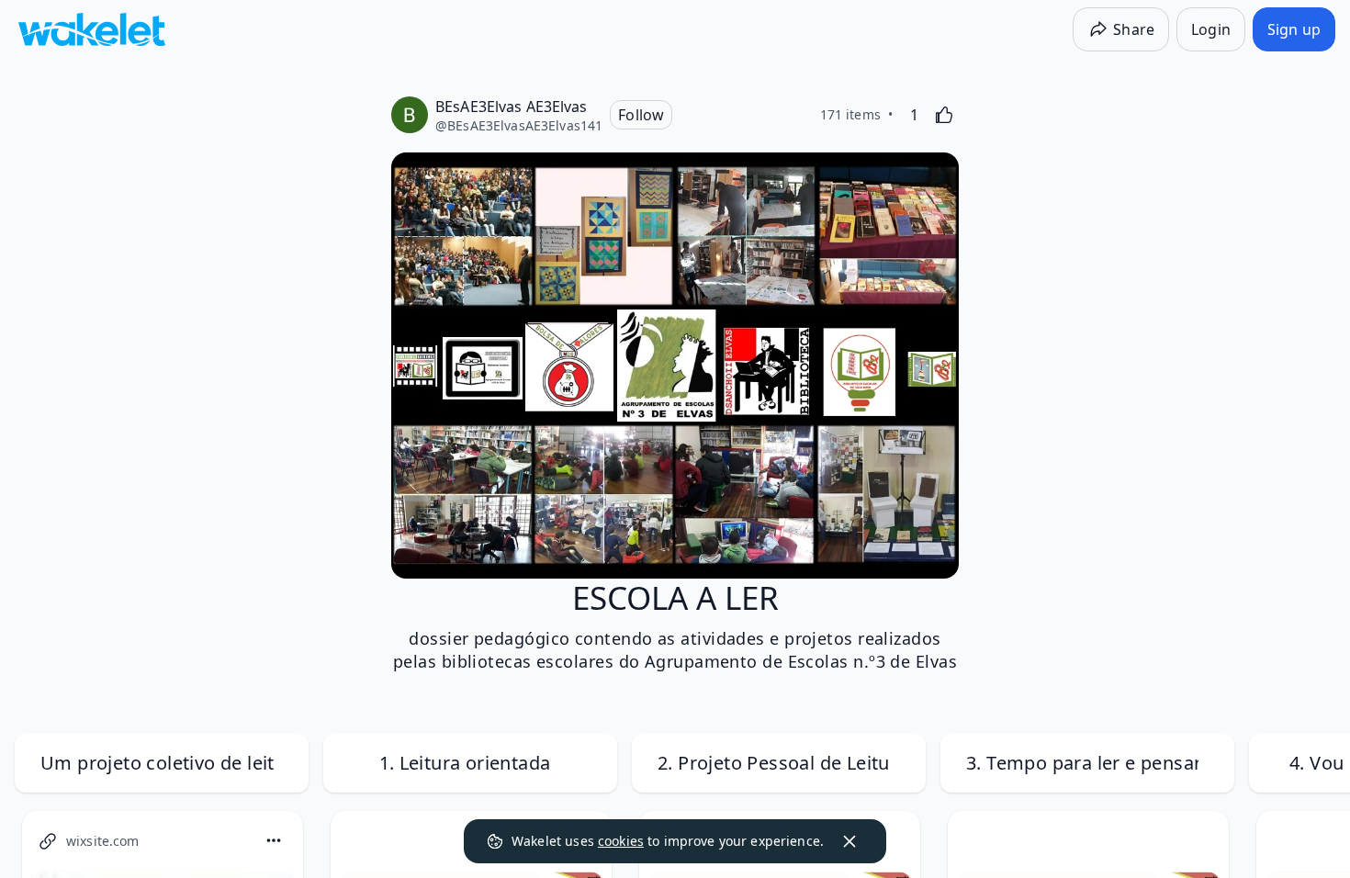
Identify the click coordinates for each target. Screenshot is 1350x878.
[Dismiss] (849, 841)
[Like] (944, 114)
